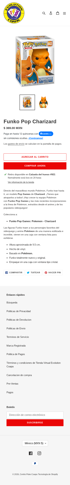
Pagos (10, 392)
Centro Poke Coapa (28, 474)
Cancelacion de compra (19, 375)
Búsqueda (12, 302)
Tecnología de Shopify (48, 474)
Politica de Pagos (16, 354)
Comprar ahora (35, 166)
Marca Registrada (16, 345)
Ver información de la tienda (21, 182)
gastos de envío (16, 143)
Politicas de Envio (16, 328)
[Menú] (64, 13)
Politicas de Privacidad (19, 311)
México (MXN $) (34, 443)
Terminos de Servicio (18, 337)
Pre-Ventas (12, 383)
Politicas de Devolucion (19, 319)
